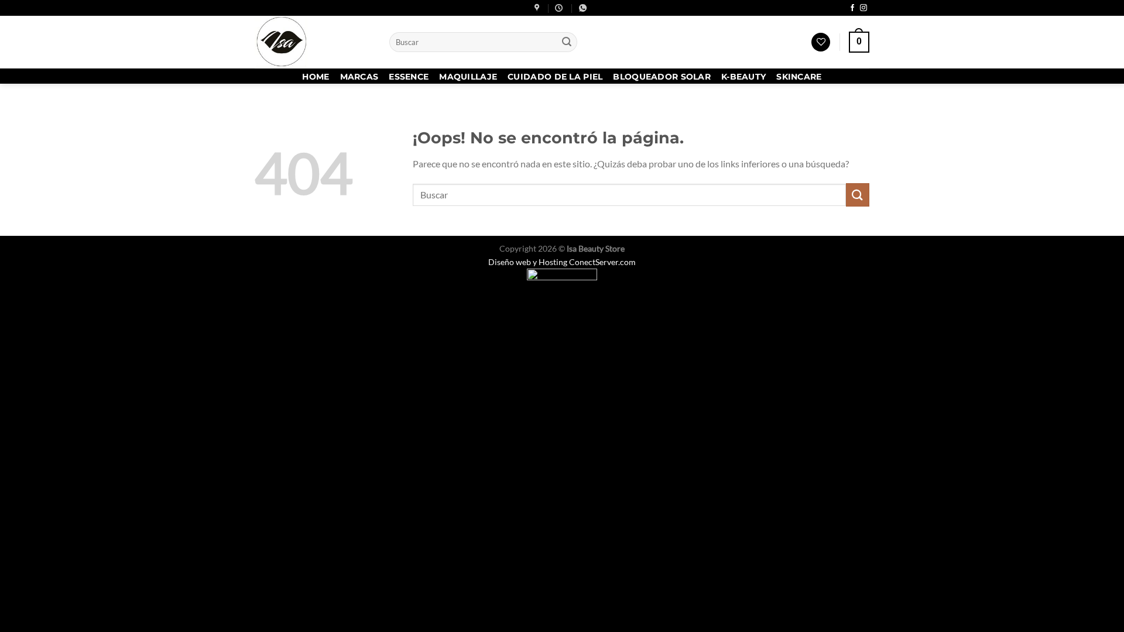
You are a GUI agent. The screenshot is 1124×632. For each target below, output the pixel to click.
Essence (409, 76)
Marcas (359, 76)
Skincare (798, 76)
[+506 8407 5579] (584, 8)
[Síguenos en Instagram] (863, 8)
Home (315, 76)
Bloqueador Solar (662, 76)
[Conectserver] (562, 280)
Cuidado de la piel (555, 76)
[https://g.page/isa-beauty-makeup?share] (538, 8)
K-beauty (743, 76)
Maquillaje (468, 76)
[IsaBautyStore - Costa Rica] (313, 42)
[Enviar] (567, 42)
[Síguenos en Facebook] (852, 8)
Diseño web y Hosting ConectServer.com (562, 262)
